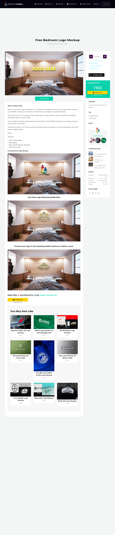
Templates (86, 4)
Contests (72, 4)
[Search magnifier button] (105, 56)
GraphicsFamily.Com (48, 295)
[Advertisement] (57, 25)
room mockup (92, 118)
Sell (97, 4)
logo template (93, 63)
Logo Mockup (92, 105)
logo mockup (99, 61)
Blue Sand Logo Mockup (44, 398)
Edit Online (45, 98)
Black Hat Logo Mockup (67, 401)
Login (106, 4)
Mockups (98, 105)
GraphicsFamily (98, 136)
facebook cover (93, 68)
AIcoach (39, 4)
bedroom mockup (93, 115)
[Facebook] (89, 193)
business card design (95, 66)
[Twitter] (92, 193)
